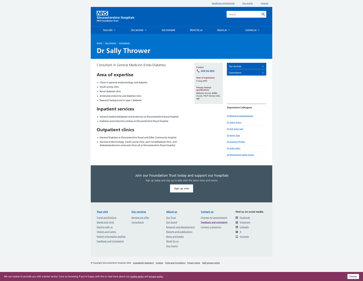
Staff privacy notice (211, 263)
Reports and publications (179, 231)
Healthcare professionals (223, 3)
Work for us (172, 241)
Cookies (159, 263)
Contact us (207, 211)
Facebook (245, 217)
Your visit (102, 211)
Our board (171, 222)
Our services (110, 43)
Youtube (244, 236)
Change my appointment (214, 217)
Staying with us (105, 227)
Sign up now (181, 188)
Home (99, 43)
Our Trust (171, 217)
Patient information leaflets (111, 236)
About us (171, 211)
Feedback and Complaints (110, 241)
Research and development (180, 227)
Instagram (245, 222)
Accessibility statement (143, 263)
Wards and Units (105, 222)
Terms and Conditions (175, 263)
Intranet (264, 3)
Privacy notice (193, 263)
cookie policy (137, 276)
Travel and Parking (106, 217)
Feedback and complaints (214, 222)
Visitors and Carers (106, 231)
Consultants (124, 43)
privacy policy (156, 276)
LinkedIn (244, 227)
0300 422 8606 (207, 71)
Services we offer (140, 217)
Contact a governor (211, 227)
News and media (175, 236)
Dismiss (353, 276)
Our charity (247, 3)
